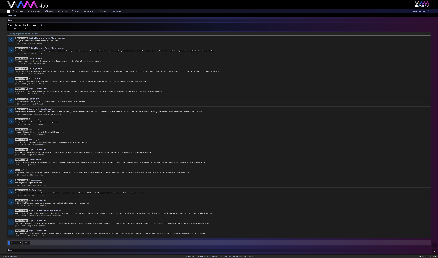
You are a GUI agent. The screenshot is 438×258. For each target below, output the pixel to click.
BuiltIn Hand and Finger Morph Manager (40, 38)
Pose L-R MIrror (29, 78)
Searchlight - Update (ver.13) (34, 109)
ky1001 (15, 29)
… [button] (17, 243)
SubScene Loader (29, 190)
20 (20, 243)
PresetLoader (28, 159)
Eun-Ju (21, 169)
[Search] (429, 11)
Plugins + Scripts (55, 114)
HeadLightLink (28, 58)
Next (25, 243)
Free (42, 43)
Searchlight (27, 98)
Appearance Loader (31, 88)
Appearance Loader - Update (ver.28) (38, 210)
